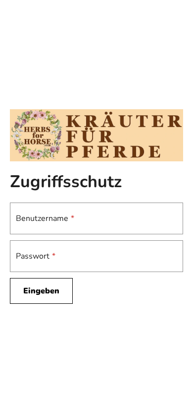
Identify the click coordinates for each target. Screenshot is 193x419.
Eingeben (41, 290)
